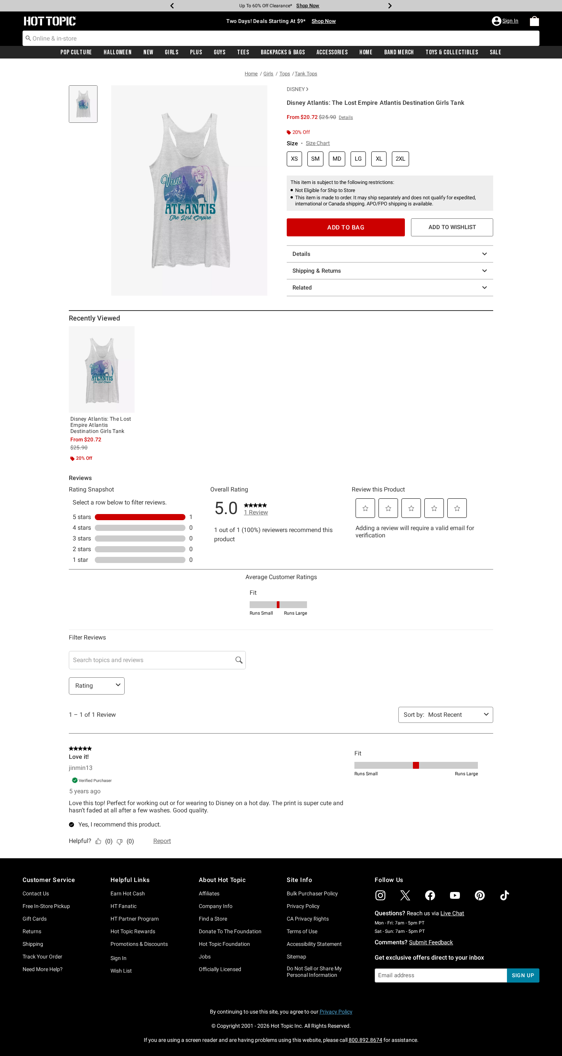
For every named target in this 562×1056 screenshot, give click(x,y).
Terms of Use (302, 931)
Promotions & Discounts (139, 944)
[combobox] (281, 38)
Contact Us (36, 893)
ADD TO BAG (345, 227)
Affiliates (209, 893)
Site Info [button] (299, 880)
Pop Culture (76, 52)
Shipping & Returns (316, 270)
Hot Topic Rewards (132, 931)
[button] (506, 21)
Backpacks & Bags (283, 52)
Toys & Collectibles (452, 52)
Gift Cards (35, 919)
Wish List (121, 971)
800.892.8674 (365, 1040)
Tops (284, 73)
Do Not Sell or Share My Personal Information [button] (314, 971)
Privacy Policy (303, 906)
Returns (32, 931)
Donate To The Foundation (230, 931)
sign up (523, 975)
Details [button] (346, 117)
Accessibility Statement (314, 944)
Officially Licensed (220, 969)
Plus (196, 52)
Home (366, 52)
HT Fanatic (123, 906)
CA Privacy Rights (308, 919)
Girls (172, 52)
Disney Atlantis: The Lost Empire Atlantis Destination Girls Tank (101, 425)
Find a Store (213, 919)
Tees (243, 52)
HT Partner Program (134, 919)
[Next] (390, 6)
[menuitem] (534, 21)
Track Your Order (42, 956)
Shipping (33, 944)
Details (301, 254)
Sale (496, 52)
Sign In (118, 958)
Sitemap (296, 956)
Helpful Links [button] (129, 880)
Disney (296, 89)
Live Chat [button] (452, 913)
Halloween (118, 52)
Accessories (332, 52)
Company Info (215, 906)
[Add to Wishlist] (127, 334)
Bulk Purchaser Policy (312, 893)
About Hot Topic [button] (222, 880)
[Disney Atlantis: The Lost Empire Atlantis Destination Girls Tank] (102, 369)
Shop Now (307, 5)
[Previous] (172, 6)
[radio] (294, 158)
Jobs (205, 956)
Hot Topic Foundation (224, 944)
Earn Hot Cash (127, 893)
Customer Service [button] (49, 880)
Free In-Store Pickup (46, 906)
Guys (220, 52)
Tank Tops (306, 73)
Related (302, 287)
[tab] (86, 108)
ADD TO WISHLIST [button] (452, 227)
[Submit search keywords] (28, 38)
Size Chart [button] (318, 143)
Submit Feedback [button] (431, 942)
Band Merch (399, 52)
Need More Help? (43, 969)
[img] (380, 895)
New (148, 52)
